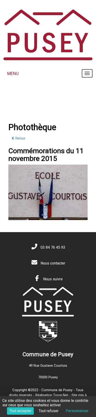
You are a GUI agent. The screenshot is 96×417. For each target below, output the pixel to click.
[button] (82, 191)
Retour (20, 138)
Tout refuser (48, 411)
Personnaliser (77, 411)
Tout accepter (20, 411)
